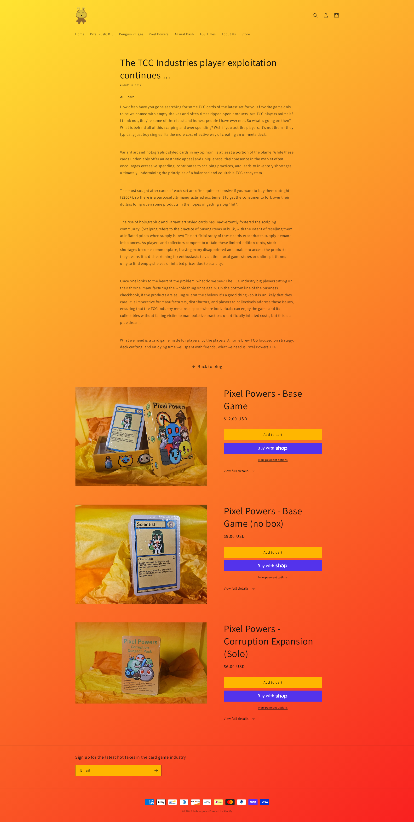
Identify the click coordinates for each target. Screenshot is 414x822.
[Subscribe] (156, 770)
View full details (236, 471)
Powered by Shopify (220, 811)
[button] (315, 15)
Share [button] (130, 97)
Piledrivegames (200, 811)
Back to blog (210, 366)
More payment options (273, 459)
